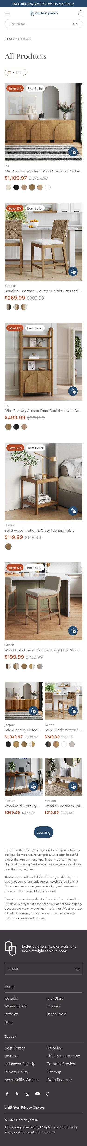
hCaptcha (47, 1127)
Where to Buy (16, 1005)
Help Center (15, 1047)
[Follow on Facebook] (7, 1093)
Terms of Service (61, 1063)
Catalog (11, 997)
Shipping (54, 1047)
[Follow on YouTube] (37, 1093)
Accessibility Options (22, 1079)
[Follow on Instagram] (27, 1093)
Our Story (55, 997)
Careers (54, 1005)
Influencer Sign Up (20, 1063)
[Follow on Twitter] (17, 1093)
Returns (11, 1055)
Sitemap (54, 1071)
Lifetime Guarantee (63, 1055)
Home (9, 38)
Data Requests (59, 1079)
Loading (44, 832)
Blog (8, 1021)
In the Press (57, 1013)
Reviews (12, 1013)
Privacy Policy (16, 1071)
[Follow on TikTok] (47, 1093)
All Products (23, 38)
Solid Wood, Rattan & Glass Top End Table (39, 530)
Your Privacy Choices (28, 1107)
